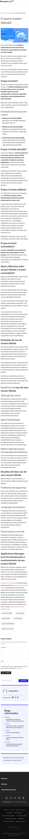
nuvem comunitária (7, 613)
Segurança (10, 812)
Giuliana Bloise (13, 691)
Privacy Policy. (19, 668)
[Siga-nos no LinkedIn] (6, 798)
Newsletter (21, 818)
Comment (3, 647)
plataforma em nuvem (7, 628)
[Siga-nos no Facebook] (15, 798)
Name (2, 661)
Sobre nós (6, 809)
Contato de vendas (9, 821)
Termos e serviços (20, 809)
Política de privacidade (9, 815)
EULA (12, 809)
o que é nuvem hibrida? (8, 623)
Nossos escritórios (20, 821)
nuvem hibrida (20, 613)
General (22, 757)
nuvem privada (6, 618)
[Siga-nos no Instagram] (19, 798)
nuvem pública (18, 618)
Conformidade (18, 812)
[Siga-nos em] (11, 798)
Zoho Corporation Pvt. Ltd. (14, 833)
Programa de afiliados (11, 818)
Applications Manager (9, 583)
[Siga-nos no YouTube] (23, 798)
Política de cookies (21, 815)
